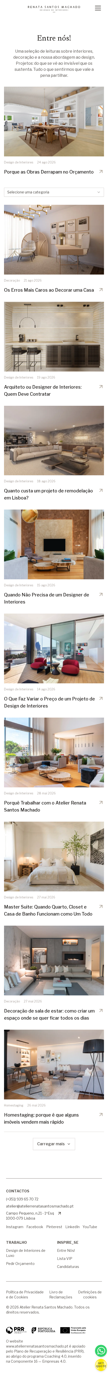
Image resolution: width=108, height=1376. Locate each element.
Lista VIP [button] (64, 1258)
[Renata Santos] (54, 9)
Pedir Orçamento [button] (20, 1263)
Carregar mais (51, 1144)
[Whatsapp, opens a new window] (101, 1351)
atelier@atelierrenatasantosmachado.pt (40, 1206)
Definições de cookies (90, 1294)
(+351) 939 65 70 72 (22, 1199)
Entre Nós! (66, 1250)
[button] (101, 1365)
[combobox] (54, 192)
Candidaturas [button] (68, 1266)
